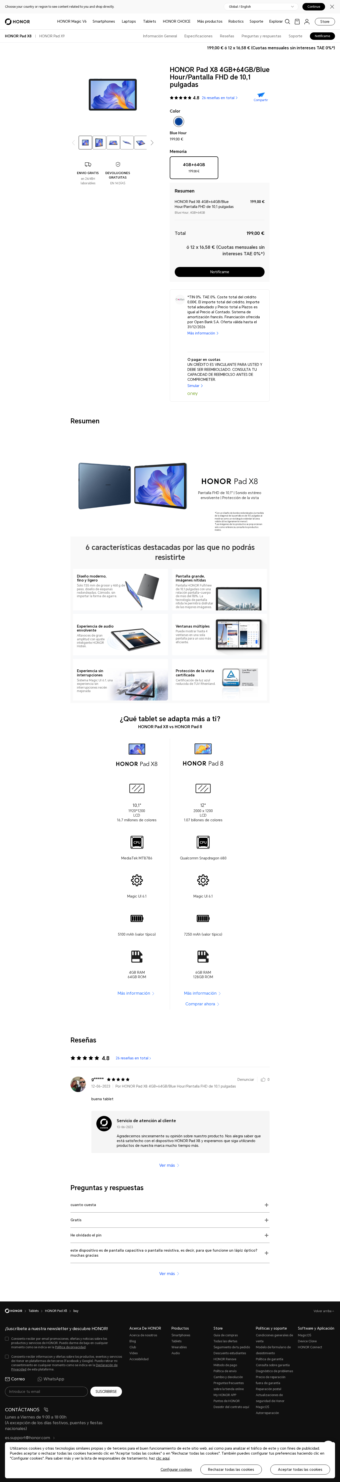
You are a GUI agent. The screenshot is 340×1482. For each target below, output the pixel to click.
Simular (193, 386)
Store (325, 22)
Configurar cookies (176, 1470)
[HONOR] (17, 1311)
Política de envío (225, 1371)
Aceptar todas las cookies (300, 1470)
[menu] (307, 21)
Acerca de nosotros (143, 1335)
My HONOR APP (225, 1395)
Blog (132, 1341)
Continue (313, 6)
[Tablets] (158, 21)
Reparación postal (268, 1389)
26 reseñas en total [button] (218, 98)
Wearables (179, 1347)
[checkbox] (178, 122)
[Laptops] (138, 21)
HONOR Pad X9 (52, 36)
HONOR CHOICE (176, 21)
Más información (201, 333)
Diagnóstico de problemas (274, 1371)
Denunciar (245, 1080)
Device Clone (307, 1341)
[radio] (194, 169)
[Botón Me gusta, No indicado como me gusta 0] (263, 1080)
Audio (175, 1353)
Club (132, 1347)
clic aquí (163, 1458)
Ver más (167, 1165)
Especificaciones (198, 36)
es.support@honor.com (28, 1437)
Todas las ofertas (225, 1341)
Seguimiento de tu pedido (232, 1347)
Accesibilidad (139, 1359)
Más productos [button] (210, 21)
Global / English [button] (240, 6)
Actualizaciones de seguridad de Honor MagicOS (270, 1401)
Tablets (149, 21)
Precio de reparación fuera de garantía (270, 1380)
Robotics (236, 21)
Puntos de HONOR (227, 1401)
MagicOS (304, 1335)
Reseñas (227, 36)
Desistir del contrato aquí (231, 1407)
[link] (297, 21)
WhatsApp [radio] (54, 1379)
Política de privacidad (70, 1347)
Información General (160, 36)
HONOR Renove (225, 1359)
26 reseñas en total (132, 1058)
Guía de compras (226, 1335)
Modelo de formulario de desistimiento (273, 1350)
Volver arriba (323, 1311)
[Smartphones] (117, 21)
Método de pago (225, 1365)
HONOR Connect (310, 1347)
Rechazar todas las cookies (231, 1470)
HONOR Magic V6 (72, 21)
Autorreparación (267, 1413)
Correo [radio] (18, 1379)
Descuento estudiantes (230, 1353)
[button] (152, 143)
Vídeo (133, 1353)
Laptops (129, 21)
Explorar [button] (276, 21)
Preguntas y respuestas (261, 36)
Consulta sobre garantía (273, 1365)
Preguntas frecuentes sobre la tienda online (229, 1386)
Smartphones (104, 21)
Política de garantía (269, 1359)
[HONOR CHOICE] (192, 21)
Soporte (256, 21)
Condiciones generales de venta (274, 1338)
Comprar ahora (200, 1004)
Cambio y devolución (228, 1377)
